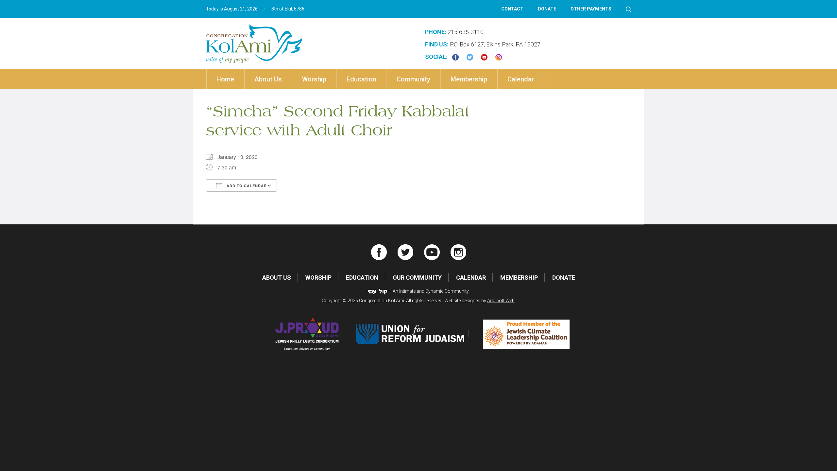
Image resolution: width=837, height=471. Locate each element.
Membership (469, 79)
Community (413, 79)
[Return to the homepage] (254, 43)
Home (225, 79)
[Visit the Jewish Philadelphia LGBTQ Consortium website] (307, 333)
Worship (314, 79)
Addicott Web (501, 300)
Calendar (520, 79)
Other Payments (591, 8)
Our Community (417, 277)
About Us (268, 79)
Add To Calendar (246, 185)
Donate (547, 8)
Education (361, 79)
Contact (512, 8)
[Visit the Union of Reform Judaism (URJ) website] (411, 333)
